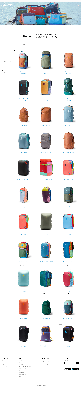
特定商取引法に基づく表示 (22, 374)
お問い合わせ (20, 370)
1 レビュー (26, 236)
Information (5, 358)
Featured (4, 72)
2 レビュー (48, 348)
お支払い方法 (20, 362)
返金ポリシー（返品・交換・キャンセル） (25, 366)
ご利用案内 (20, 360)
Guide (20, 358)
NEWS (3, 364)
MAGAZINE (4, 362)
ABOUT (3, 360)
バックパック (5, 63)
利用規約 (20, 376)
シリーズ (3, 66)
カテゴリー (4, 61)
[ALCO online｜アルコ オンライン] (7, 5)
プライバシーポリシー (22, 372)
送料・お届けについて (22, 364)
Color (3, 56)
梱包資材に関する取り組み (22, 368)
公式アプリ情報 (4, 366)
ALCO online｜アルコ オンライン (41, 385)
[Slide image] (24, 60)
